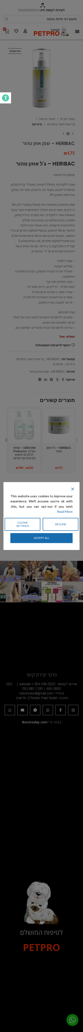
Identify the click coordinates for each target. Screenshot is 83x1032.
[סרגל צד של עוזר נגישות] (5, 97)
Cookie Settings (22, 524)
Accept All (41, 538)
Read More (65, 511)
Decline (60, 524)
